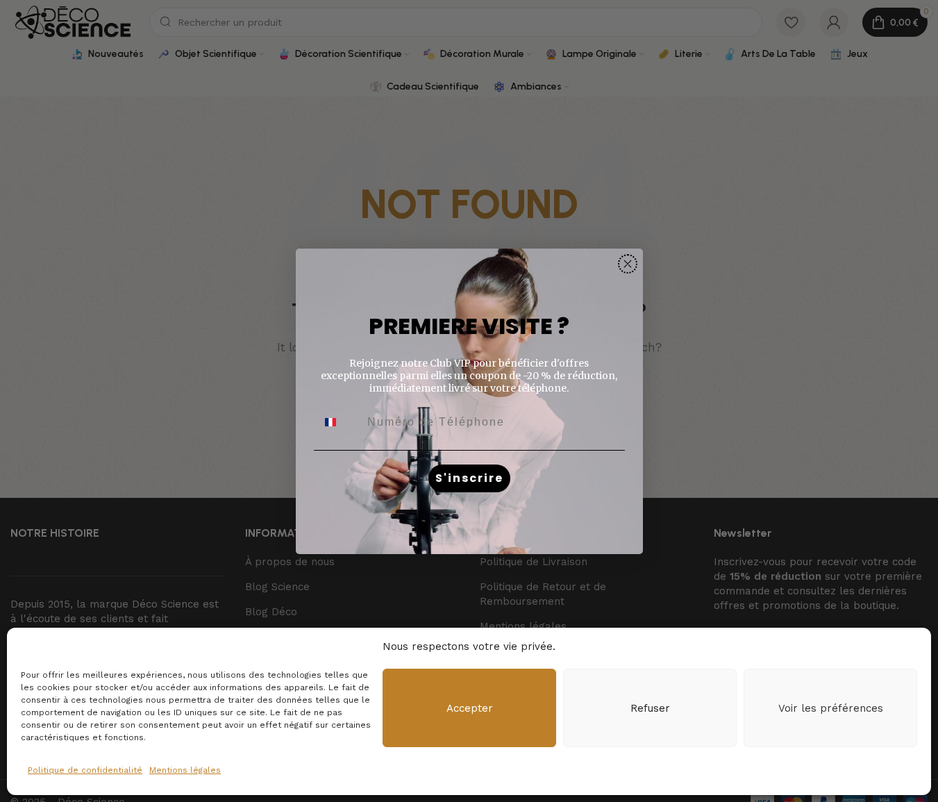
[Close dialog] (627, 264)
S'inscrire (469, 478)
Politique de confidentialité (85, 770)
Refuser (650, 708)
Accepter (469, 708)
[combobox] (338, 422)
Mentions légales (185, 770)
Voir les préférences (830, 708)
